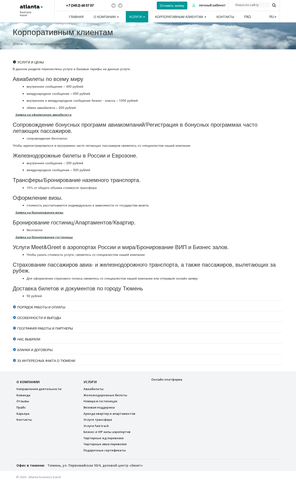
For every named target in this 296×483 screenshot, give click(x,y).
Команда (23, 395)
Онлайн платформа (166, 379)
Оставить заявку (172, 5)
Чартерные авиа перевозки (105, 444)
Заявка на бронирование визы (39, 212)
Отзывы (22, 401)
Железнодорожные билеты (105, 395)
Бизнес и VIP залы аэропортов (106, 432)
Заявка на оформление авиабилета (43, 115)
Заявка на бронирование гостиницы (44, 237)
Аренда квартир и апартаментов (109, 413)
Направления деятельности (39, 389)
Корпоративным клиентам (179, 16)
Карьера (22, 413)
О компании (105, 16)
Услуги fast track (96, 426)
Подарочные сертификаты (104, 450)
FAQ (247, 16)
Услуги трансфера (97, 419)
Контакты (225, 16)
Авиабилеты (93, 389)
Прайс (21, 407)
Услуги (136, 16)
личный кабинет (212, 5)
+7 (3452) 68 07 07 (80, 5)
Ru (271, 16)
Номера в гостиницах (100, 401)
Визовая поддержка (99, 407)
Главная (76, 16)
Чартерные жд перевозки (103, 438)
